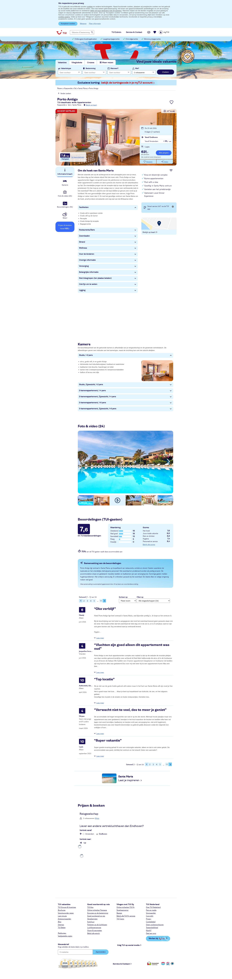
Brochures (61, 910)
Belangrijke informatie (88, 272)
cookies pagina (64, 17)
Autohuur (90, 922)
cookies (90, 6)
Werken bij (153, 938)
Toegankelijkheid (152, 927)
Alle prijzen (164, 153)
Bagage (119, 913)
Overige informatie (87, 260)
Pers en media (151, 910)
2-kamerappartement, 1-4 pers (92, 390)
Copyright (149, 916)
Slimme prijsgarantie (152, 39)
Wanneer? (114, 68)
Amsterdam (89, 834)
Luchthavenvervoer (94, 927)
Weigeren (83, 23)
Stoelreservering (122, 910)
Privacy (148, 919)
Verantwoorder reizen (66, 913)
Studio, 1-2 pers (86, 355)
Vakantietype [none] (66, 68)
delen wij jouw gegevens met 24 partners (106, 11)
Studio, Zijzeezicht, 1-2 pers (91, 384)
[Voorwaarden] (167, 963)
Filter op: (140, 597)
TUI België (61, 927)
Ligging (82, 290)
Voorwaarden (151, 913)
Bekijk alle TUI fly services (126, 916)
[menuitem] (167, 32)
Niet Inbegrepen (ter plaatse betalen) (95, 278)
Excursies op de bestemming (97, 913)
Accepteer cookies (68, 24)
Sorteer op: (123, 597)
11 (101, 600)
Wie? (137, 68)
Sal (85, 843)
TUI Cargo (120, 919)
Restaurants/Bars (87, 230)
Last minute (62, 916)
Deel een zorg (151, 933)
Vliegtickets (77, 62)
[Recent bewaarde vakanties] (155, 32)
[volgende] (168, 461)
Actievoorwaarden (64, 919)
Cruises (90, 62)
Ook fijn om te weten (88, 284)
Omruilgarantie (132, 39)
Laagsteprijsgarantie (111, 39)
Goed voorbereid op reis (96, 916)
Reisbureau (62, 933)
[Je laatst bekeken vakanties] (149, 32)
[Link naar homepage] (61, 32)
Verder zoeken (65, 93)
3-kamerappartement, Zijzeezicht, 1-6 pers (97, 409)
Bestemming (90, 68)
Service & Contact (121, 964)
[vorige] (82, 461)
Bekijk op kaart (91, 105)
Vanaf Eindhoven (151, 137)
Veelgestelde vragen (65, 936)
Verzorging (84, 266)
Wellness (83, 248)
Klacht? (148, 930)
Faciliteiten (84, 207)
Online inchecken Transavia (97, 910)
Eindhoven (103, 834)
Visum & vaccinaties (94, 930)
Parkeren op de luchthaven (97, 924)
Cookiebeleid (150, 922)
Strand (82, 242)
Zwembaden (84, 236)
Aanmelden (101, 952)
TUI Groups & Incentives (67, 907)
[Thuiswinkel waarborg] (153, 963)
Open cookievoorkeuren (155, 924)
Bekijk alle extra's (93, 933)
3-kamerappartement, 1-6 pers (92, 403)
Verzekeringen (92, 919)
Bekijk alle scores (149, 544)
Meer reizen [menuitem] (107, 62)
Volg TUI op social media (128, 945)
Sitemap (61, 924)
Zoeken (165, 72)
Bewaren (149, 162)
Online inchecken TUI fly (125, 907)
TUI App (90, 907)
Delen (166, 162)
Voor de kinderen (86, 254)
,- (144, 152)
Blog (59, 922)
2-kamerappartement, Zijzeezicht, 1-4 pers (97, 397)
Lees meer (100, 638)
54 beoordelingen (77, 157)
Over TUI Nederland (153, 907)
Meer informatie (95, 23)
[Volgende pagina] (104, 600)
